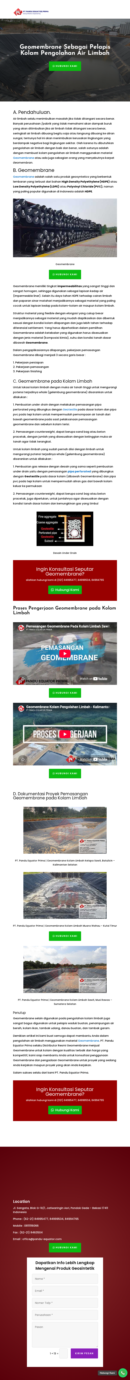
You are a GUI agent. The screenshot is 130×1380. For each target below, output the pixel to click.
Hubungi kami (66, 66)
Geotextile (70, 409)
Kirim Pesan (84, 1353)
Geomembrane (23, 158)
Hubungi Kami (67, 589)
